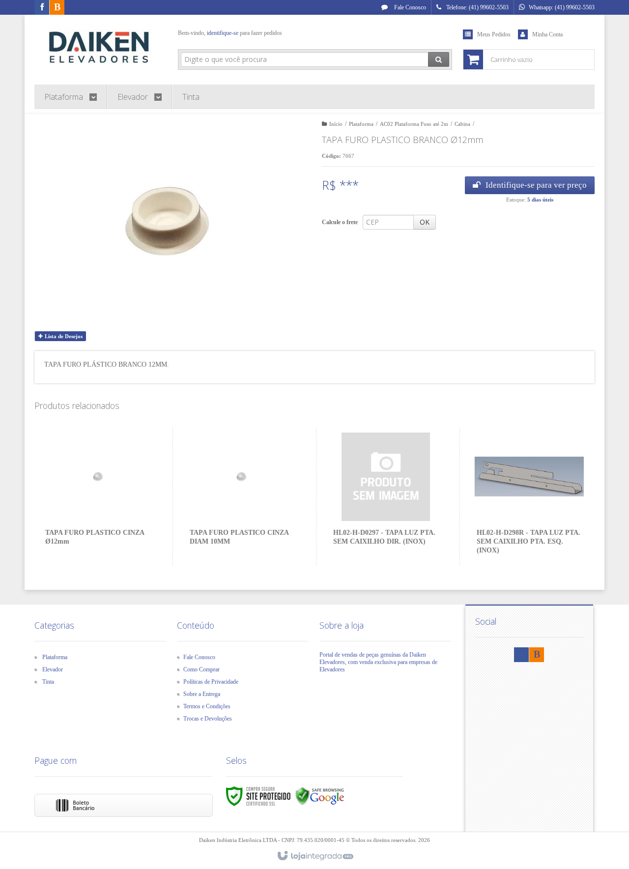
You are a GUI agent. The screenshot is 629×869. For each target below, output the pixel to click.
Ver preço (103, 524)
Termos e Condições (206, 706)
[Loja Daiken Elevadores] (99, 47)
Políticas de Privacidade (210, 681)
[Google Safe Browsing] (319, 795)
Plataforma (361, 124)
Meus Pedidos (494, 34)
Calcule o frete (340, 222)
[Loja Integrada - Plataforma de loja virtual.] (315, 856)
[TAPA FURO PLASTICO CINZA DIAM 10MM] (242, 496)
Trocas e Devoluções (207, 718)
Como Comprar (201, 669)
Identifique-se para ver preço (536, 185)
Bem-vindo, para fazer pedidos (230, 32)
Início (336, 124)
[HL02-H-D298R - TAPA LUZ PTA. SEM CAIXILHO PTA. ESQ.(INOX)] (529, 496)
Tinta (48, 681)
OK (424, 222)
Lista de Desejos (63, 336)
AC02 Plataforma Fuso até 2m (414, 124)
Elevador (52, 669)
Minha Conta (547, 34)
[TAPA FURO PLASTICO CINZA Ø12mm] (98, 496)
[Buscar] (438, 59)
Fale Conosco (409, 7)
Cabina (462, 124)
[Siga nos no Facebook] (41, 7)
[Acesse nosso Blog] (57, 7)
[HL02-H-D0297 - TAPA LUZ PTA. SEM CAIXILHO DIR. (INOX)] (385, 496)
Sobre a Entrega (201, 694)
